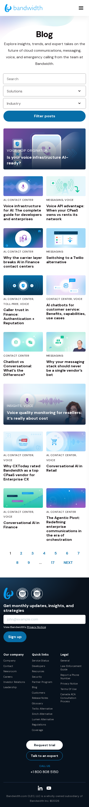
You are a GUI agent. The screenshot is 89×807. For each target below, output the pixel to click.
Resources (38, 671)
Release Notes (40, 698)
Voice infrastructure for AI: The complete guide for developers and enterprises (22, 213)
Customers (38, 692)
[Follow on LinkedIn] (40, 788)
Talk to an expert (44, 756)
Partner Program (42, 682)
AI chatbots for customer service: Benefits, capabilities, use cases (66, 312)
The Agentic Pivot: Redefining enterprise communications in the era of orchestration (63, 528)
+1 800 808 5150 (44, 771)
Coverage (37, 730)
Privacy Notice (36, 627)
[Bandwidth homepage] (23, 8)
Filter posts (44, 116)
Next (68, 562)
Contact (8, 666)
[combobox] (45, 91)
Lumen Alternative (43, 719)
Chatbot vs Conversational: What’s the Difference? (17, 368)
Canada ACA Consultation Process (68, 698)
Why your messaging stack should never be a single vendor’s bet (65, 368)
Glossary (37, 703)
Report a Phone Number (69, 676)
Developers (38, 666)
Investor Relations (14, 682)
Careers (8, 676)
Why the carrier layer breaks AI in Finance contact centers (22, 262)
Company (9, 660)
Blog (34, 687)
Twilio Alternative (42, 708)
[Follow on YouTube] (49, 788)
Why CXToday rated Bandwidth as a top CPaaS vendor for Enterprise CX (21, 473)
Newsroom (10, 671)
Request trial (44, 745)
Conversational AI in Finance (21, 524)
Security (37, 676)
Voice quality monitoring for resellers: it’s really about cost (44, 415)
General (65, 660)
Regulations (39, 724)
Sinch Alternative (42, 713)
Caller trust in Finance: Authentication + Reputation (18, 316)
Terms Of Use (68, 689)
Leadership (10, 687)
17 (53, 562)
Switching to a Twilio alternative (65, 259)
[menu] (81, 8)
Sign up (15, 636)
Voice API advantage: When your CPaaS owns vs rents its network (65, 213)
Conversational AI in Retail (64, 468)
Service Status (40, 660)
